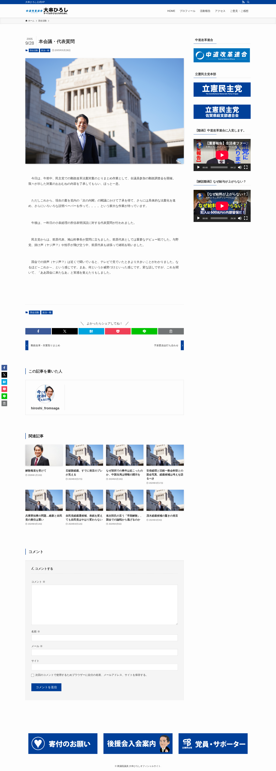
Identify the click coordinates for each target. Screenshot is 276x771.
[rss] (243, 2)
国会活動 (34, 50)
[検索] (248, 2)
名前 (35, 631)
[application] (222, 155)
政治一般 (45, 50)
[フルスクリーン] (246, 167)
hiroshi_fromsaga (45, 408)
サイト (35, 660)
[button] (38, 331)
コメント (38, 581)
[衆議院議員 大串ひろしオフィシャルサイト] (47, 11)
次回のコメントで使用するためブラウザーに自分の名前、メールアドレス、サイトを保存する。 (91, 674)
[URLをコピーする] (171, 331)
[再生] (198, 167)
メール (37, 646)
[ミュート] (240, 167)
